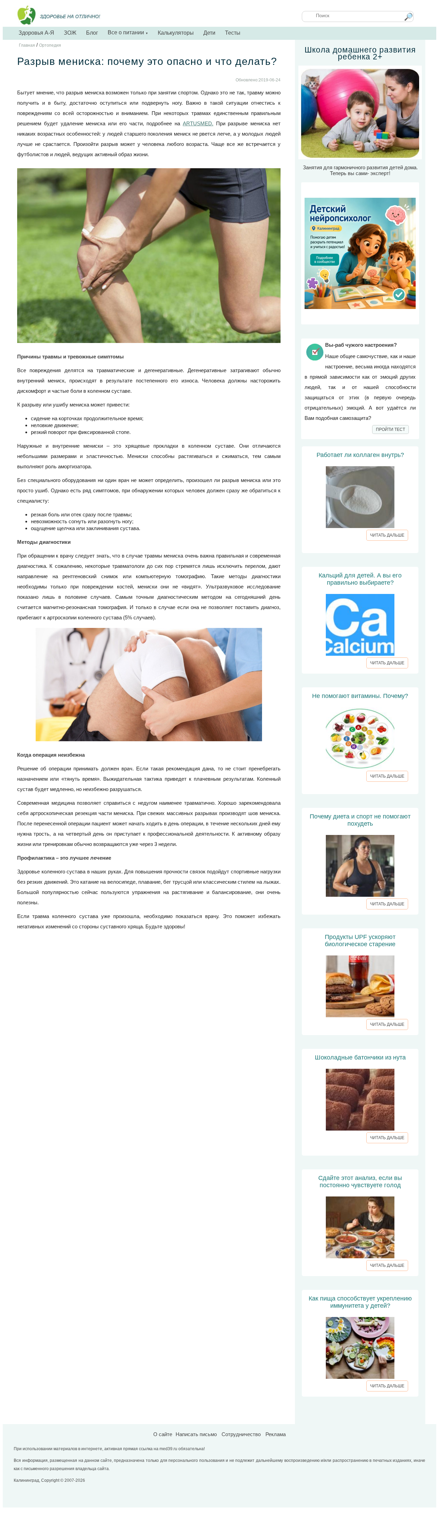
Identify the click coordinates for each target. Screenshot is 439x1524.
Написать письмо (196, 1434)
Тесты (232, 33)
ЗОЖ (70, 33)
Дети (209, 33)
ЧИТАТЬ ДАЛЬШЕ (387, 535)
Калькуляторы (176, 33)
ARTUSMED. (198, 123)
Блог (92, 33)
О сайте (162, 1434)
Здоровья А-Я (36, 33)
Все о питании (128, 32)
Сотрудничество (241, 1434)
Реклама (275, 1434)
